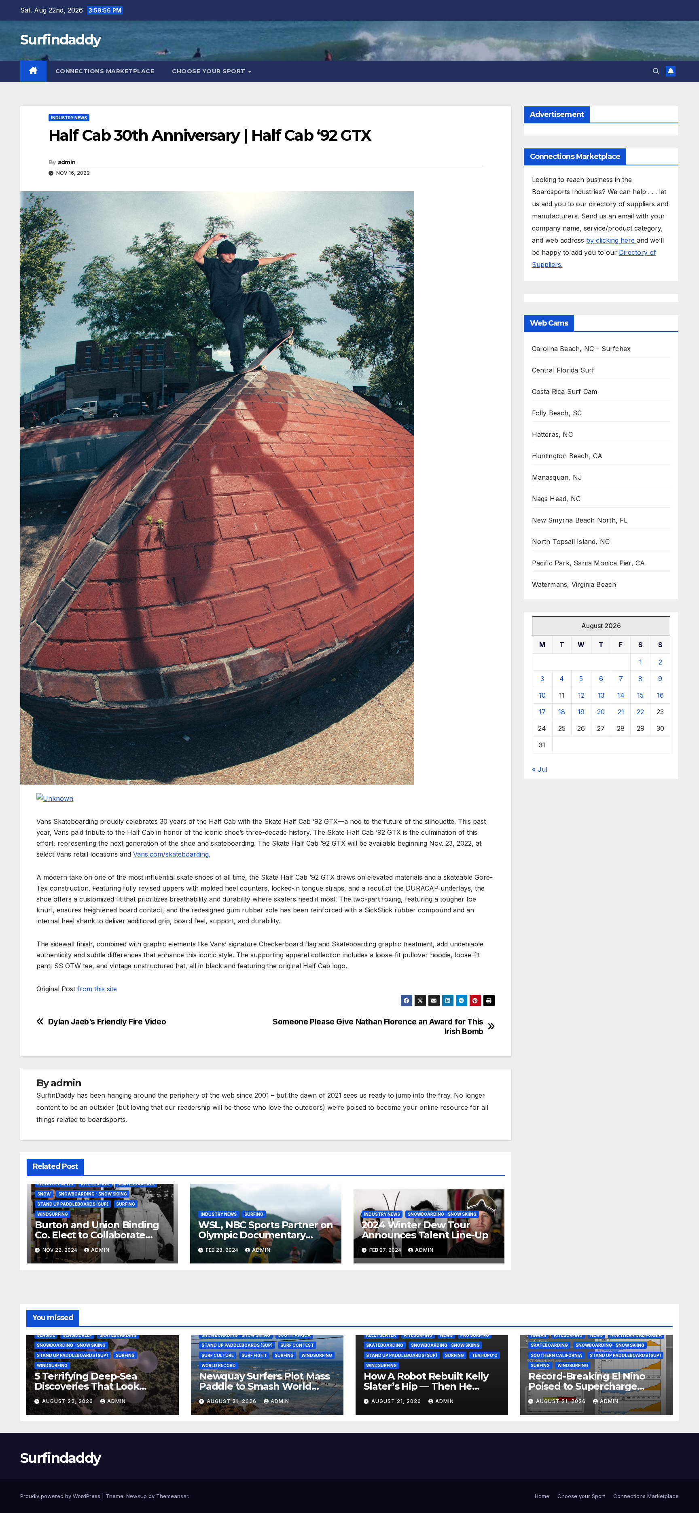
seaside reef (77, 1335)
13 (601, 695)
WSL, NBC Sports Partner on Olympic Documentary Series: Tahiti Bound (265, 1235)
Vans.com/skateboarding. (171, 854)
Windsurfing (52, 1214)
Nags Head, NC (556, 499)
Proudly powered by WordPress (61, 1496)
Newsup (136, 1496)
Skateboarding (136, 1183)
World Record (218, 1365)
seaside (46, 1335)
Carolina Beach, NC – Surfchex (581, 349)
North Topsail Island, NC (571, 541)
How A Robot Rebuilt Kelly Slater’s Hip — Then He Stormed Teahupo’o (426, 1386)
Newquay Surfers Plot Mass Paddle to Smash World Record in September (264, 1386)
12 (581, 695)
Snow (44, 1193)
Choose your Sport (209, 71)
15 (640, 695)
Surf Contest (297, 1345)
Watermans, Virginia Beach (574, 584)
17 (542, 712)
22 (640, 712)
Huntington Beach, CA (567, 456)
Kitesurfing (95, 1183)
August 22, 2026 (68, 1401)
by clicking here (611, 240)
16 (660, 695)
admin (67, 162)
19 (581, 712)
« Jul (539, 769)
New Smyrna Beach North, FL (580, 520)
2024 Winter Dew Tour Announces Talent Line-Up (425, 1230)
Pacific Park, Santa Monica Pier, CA (588, 563)
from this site (97, 989)
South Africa (294, 1335)
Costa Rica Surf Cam (564, 391)
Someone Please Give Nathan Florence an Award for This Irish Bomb (378, 1026)
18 (561, 712)
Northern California (636, 1335)
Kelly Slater (381, 1335)
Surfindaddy (60, 39)
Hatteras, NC (552, 434)
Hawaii (538, 1335)
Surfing (125, 1204)
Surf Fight (254, 1355)
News (446, 1335)
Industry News (69, 117)
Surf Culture (217, 1355)
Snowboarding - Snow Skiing (92, 1193)
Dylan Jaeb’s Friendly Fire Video (107, 1021)
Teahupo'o (485, 1355)
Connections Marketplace (105, 71)
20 (601, 712)
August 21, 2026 (232, 1401)
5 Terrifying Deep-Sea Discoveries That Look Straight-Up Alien (86, 1386)
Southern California (556, 1355)
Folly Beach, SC (557, 413)
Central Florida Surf (563, 370)
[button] (656, 71)
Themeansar (172, 1496)
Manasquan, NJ (557, 477)
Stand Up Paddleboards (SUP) (72, 1204)
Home (542, 1496)
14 (621, 695)
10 (542, 695)
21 (621, 712)
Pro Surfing (474, 1335)
